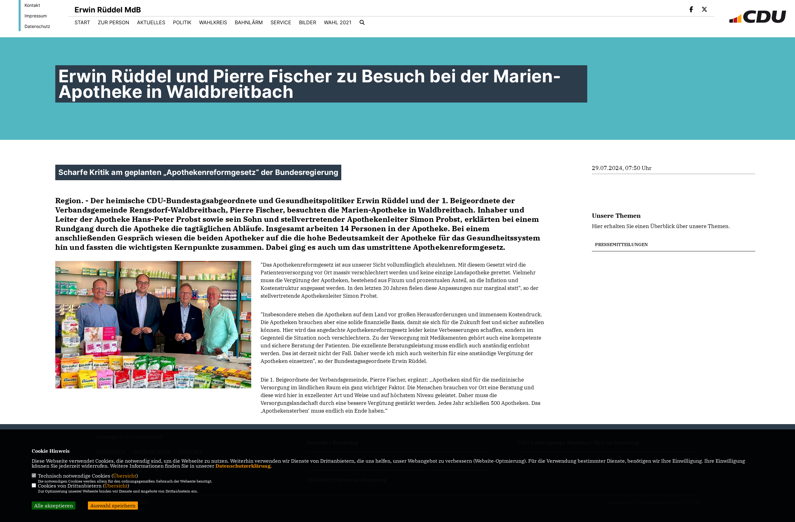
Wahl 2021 (337, 22)
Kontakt (32, 5)
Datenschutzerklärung (243, 466)
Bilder (307, 22)
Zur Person (113, 22)
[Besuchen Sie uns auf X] (704, 10)
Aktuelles (151, 22)
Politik (182, 22)
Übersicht (124, 476)
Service (280, 22)
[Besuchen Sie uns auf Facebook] (691, 10)
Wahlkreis (213, 22)
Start (82, 22)
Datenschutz (37, 26)
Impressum (36, 15)
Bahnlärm (249, 22)
